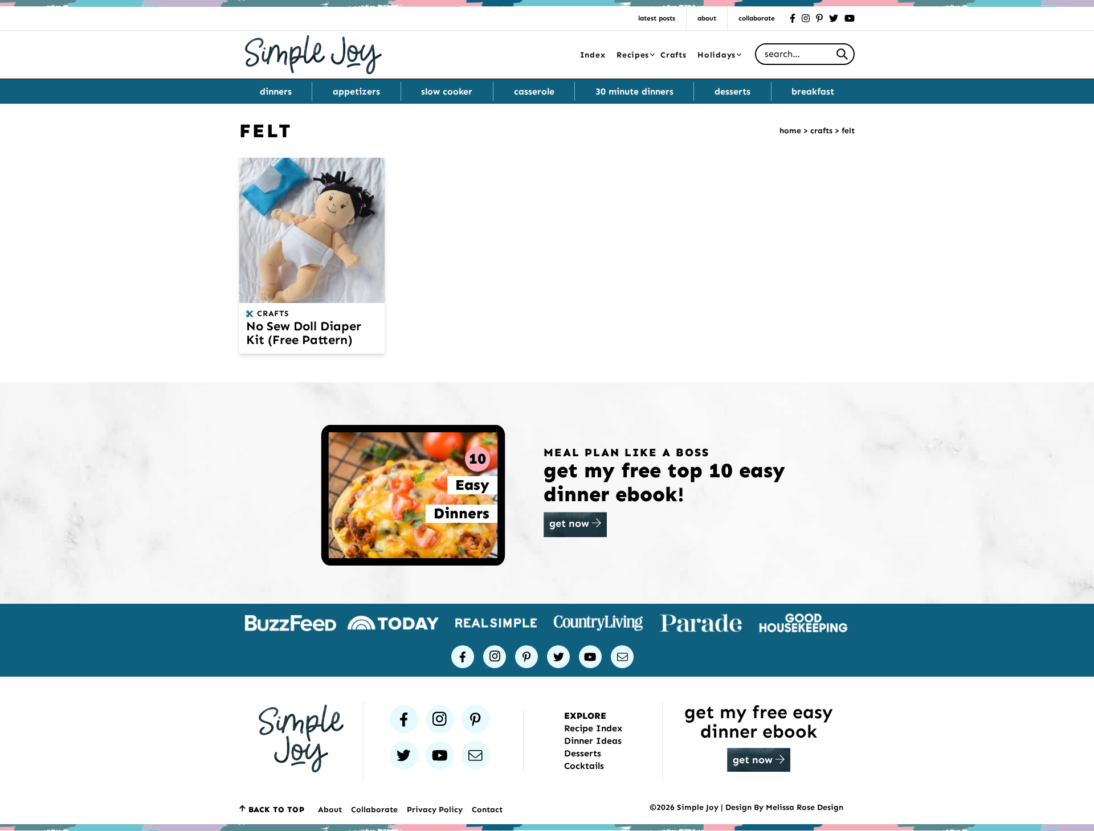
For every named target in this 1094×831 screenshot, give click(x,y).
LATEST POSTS (656, 18)
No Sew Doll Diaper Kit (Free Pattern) (303, 332)
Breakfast (812, 91)
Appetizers (356, 91)
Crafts (673, 55)
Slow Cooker (446, 91)
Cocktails (584, 765)
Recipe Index (593, 728)
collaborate (756, 18)
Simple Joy (313, 54)
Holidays (716, 55)
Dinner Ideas (593, 740)
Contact (487, 809)
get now (570, 523)
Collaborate (374, 809)
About (706, 18)
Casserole (534, 91)
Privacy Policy (435, 809)
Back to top (276, 809)
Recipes (633, 55)
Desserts (732, 91)
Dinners (276, 91)
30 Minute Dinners (634, 91)
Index (593, 55)
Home (790, 131)
